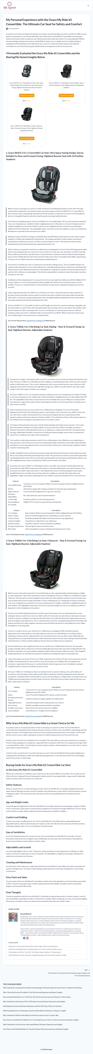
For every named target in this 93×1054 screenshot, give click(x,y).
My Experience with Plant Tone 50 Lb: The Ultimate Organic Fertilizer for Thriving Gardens (35, 952)
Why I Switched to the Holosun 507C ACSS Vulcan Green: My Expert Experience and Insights (34, 1001)
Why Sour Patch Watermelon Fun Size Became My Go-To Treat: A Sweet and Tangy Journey (36, 949)
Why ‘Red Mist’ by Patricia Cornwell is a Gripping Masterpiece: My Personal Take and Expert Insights (38, 955)
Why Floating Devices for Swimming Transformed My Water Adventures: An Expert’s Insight (34, 1011)
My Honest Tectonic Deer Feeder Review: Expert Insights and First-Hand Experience (34, 946)
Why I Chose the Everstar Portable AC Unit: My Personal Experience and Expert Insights (32, 992)
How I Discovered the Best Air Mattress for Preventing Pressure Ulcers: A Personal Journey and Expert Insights (41, 1020)
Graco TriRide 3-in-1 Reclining (23, 540)
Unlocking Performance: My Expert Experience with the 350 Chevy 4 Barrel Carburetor (32, 1006)
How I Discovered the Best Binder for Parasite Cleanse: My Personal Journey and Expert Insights (35, 1029)
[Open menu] (88, 5)
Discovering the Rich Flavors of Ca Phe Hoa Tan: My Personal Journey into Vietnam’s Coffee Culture (37, 997)
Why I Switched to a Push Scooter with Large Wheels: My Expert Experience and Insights (32, 1024)
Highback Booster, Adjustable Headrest (32, 330)
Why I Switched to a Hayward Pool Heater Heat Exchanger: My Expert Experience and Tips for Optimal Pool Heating (42, 988)
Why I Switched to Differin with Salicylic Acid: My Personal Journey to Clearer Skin (30, 1015)
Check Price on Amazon (26, 95)
